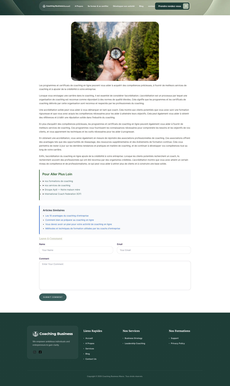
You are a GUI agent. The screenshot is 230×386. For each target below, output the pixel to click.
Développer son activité (124, 6)
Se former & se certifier (98, 6)
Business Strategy (133, 338)
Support (175, 338)
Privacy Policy (178, 343)
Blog (141, 6)
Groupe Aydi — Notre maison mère (62, 189)
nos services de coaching (57, 185)
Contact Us (90, 359)
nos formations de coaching (59, 181)
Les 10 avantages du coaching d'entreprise (67, 215)
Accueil (66, 6)
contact (151, 6)
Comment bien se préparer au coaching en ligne (69, 220)
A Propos (79, 6)
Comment (44, 258)
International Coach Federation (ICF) (63, 194)
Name (42, 244)
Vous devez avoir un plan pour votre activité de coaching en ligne (78, 224)
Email (119, 244)
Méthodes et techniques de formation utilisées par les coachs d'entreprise (82, 228)
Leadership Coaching (135, 343)
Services (89, 348)
